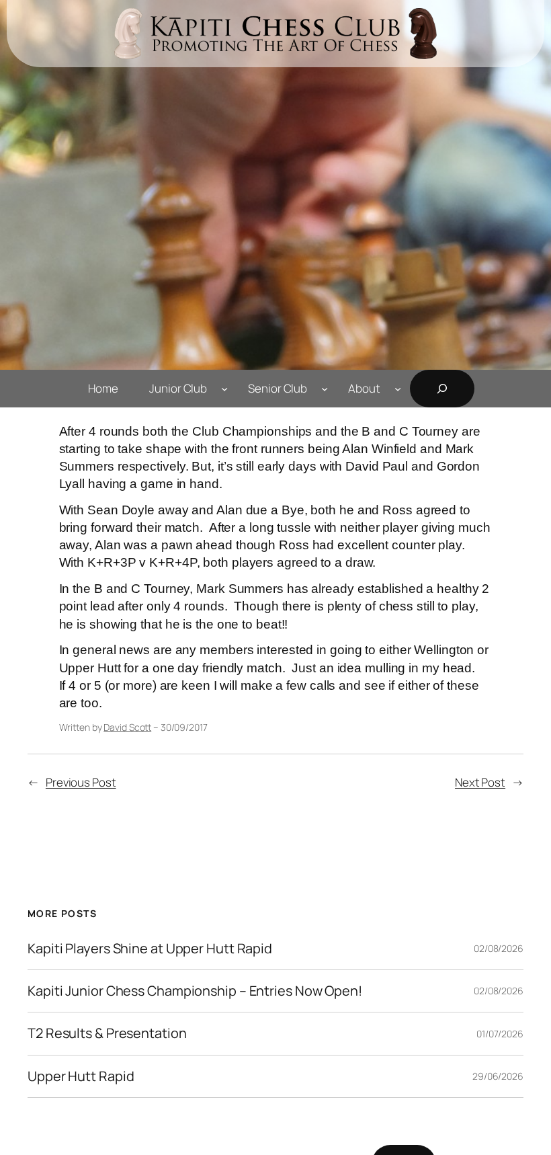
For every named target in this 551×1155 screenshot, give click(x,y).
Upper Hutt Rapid (81, 1076)
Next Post (480, 782)
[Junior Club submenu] (224, 388)
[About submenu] (397, 388)
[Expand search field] (442, 388)
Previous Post (81, 782)
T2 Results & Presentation (107, 1033)
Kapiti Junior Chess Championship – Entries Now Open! (195, 991)
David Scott (127, 727)
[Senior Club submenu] (324, 388)
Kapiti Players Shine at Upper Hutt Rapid (150, 948)
